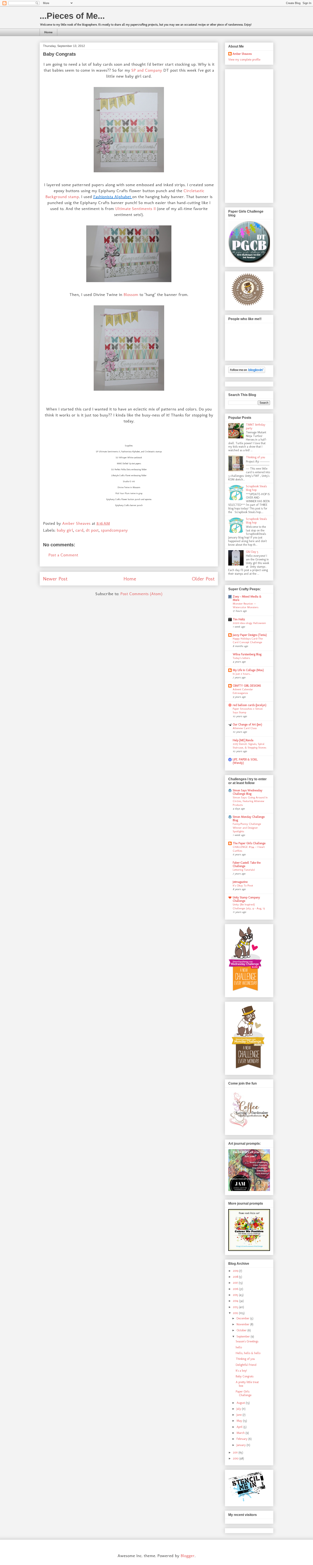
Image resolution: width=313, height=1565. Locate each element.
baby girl (65, 530)
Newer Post (55, 579)
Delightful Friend (246, 1365)
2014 (236, 1301)
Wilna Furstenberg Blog (247, 654)
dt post (92, 530)
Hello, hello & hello (248, 1353)
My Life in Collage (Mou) (248, 670)
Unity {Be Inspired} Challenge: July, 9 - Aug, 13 (249, 906)
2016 (236, 1289)
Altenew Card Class (245, 728)
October (242, 1330)
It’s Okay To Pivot (243, 885)
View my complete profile (244, 59)
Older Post (203, 579)
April (240, 1427)
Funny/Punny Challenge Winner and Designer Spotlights (247, 827)
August (241, 1403)
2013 (236, 1307)
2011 (235, 1452)
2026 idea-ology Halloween (249, 623)
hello (239, 1347)
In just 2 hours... (242, 673)
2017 (236, 1283)
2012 (236, 1313)
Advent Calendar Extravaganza (243, 691)
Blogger (188, 1555)
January (242, 1445)
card (79, 530)
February (242, 1439)
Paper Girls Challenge (243, 1393)
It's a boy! (241, 1370)
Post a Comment (63, 554)
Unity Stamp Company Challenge (246, 899)
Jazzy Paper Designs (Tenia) (250, 635)
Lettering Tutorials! (244, 869)
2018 (236, 1277)
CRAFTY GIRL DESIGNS (247, 685)
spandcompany (114, 530)
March (241, 1433)
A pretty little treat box (247, 1384)
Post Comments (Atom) (141, 593)
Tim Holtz (239, 619)
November (243, 1324)
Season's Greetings (247, 1341)
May (240, 1421)
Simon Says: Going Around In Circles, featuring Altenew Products (250, 801)
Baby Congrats (244, 1376)
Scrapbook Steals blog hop (256, 488)
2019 (236, 1271)
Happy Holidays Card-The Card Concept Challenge (248, 640)
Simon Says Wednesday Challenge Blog (247, 792)
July (239, 1409)
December (243, 1318)
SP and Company (146, 70)
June (240, 1415)
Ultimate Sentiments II (135, 208)
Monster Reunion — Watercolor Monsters (245, 605)
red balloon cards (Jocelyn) (249, 705)
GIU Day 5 (252, 552)
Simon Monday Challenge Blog (249, 818)
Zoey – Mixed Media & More (247, 598)
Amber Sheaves (242, 54)
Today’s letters (241, 658)
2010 (236, 1458)
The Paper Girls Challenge (249, 843)
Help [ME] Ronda (243, 740)
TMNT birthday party (255, 426)
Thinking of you (255, 457)
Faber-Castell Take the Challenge (247, 864)
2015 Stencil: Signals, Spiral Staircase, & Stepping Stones (249, 745)
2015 (236, 1295)
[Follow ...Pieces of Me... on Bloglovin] (246, 372)
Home (48, 32)
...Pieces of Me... (72, 15)
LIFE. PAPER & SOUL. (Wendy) (245, 761)
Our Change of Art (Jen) (247, 724)
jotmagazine (240, 882)
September (244, 1336)
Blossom (130, 294)
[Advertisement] (245, 135)
